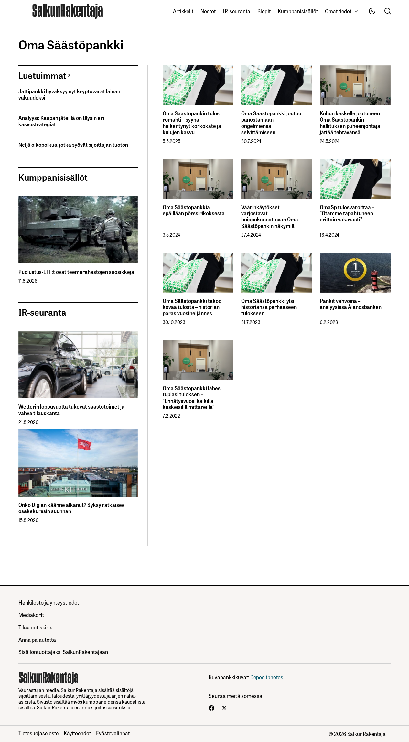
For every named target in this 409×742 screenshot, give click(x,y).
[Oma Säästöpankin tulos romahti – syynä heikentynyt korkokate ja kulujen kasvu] (198, 85)
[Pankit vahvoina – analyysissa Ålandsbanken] (355, 272)
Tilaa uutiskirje (35, 627)
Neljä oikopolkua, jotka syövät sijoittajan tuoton (73, 145)
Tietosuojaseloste (38, 733)
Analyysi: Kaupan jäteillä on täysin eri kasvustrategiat (61, 121)
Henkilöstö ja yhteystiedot (48, 602)
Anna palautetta (37, 639)
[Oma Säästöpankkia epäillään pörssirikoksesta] (198, 179)
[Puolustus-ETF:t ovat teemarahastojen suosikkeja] (78, 229)
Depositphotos (266, 677)
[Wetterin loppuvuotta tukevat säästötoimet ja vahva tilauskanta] (78, 365)
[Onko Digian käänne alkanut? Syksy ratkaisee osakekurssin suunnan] (78, 463)
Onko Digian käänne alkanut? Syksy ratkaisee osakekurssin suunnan (71, 508)
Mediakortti (32, 614)
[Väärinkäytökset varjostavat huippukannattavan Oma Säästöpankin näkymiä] (276, 179)
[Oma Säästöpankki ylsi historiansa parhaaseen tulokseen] (276, 272)
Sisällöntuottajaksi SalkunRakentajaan (63, 652)
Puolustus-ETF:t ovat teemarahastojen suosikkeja (76, 272)
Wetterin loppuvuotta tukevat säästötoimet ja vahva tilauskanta (71, 409)
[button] (21, 11)
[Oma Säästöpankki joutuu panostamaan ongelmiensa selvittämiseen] (276, 85)
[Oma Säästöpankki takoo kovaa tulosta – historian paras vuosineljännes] (198, 272)
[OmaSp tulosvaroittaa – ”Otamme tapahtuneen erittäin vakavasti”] (355, 179)
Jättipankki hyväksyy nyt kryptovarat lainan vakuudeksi (69, 94)
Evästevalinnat (113, 733)
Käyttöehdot (77, 733)
